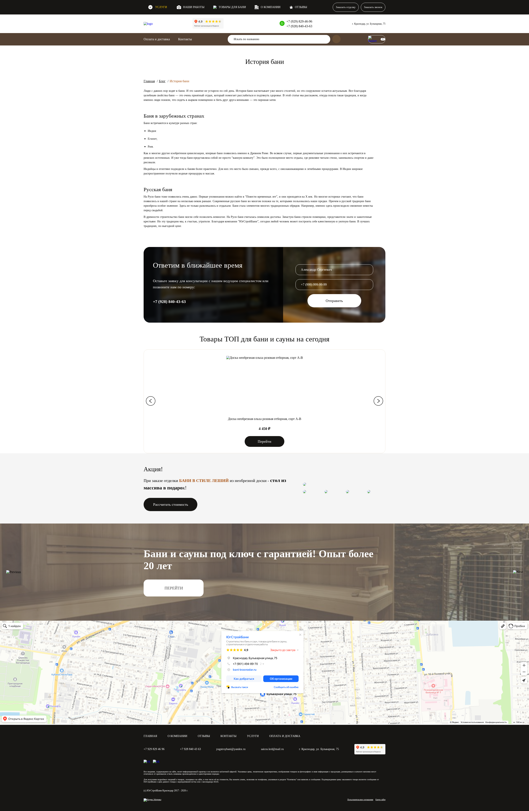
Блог (162, 81)
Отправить (334, 301)
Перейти (264, 441)
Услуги (161, 7)
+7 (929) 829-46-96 (299, 21)
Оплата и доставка (157, 39)
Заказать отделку (346, 7)
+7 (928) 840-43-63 (299, 26)
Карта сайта (380, 799)
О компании (270, 7)
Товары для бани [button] (232, 7)
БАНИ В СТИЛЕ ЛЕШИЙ (204, 480)
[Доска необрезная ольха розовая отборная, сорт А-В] (264, 358)
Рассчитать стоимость (170, 504)
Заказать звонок (373, 7)
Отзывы (301, 7)
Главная (149, 81)
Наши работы (193, 7)
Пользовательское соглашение (360, 799)
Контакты (228, 736)
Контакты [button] (185, 39)
